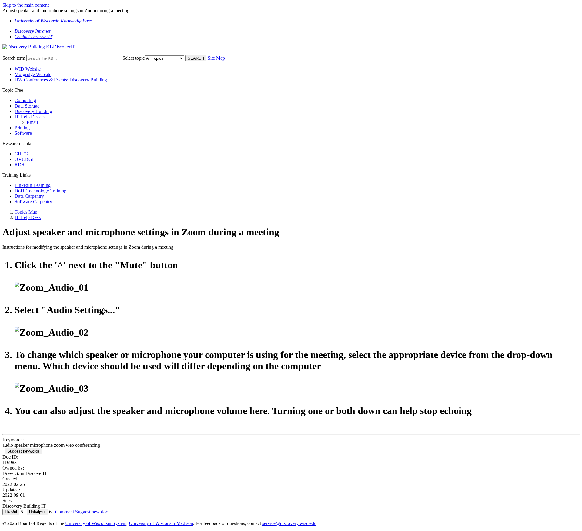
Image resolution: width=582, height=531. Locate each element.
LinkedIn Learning (33, 185)
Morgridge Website (33, 74)
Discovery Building (33, 111)
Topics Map (26, 211)
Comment (64, 511)
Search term (13, 58)
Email (32, 122)
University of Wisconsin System (95, 523)
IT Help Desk (28, 217)
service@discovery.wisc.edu (289, 523)
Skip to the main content (25, 5)
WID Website (28, 68)
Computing (25, 100)
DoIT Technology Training (40, 190)
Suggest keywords (23, 451)
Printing (22, 127)
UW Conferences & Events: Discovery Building (61, 79)
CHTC (21, 153)
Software (23, 133)
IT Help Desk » (30, 116)
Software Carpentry (33, 201)
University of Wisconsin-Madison (161, 523)
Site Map (216, 58)
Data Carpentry (29, 196)
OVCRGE (25, 159)
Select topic (133, 58)
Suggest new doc (91, 511)
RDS (19, 164)
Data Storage (27, 105)
